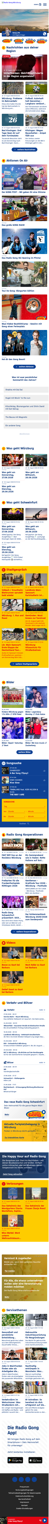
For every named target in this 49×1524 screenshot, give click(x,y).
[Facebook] (14, 1479)
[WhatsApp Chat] (44, 33)
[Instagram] (21, 1479)
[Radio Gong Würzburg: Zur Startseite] (11, 4)
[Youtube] (27, 1479)
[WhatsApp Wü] (34, 1479)
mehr (42, 1010)
